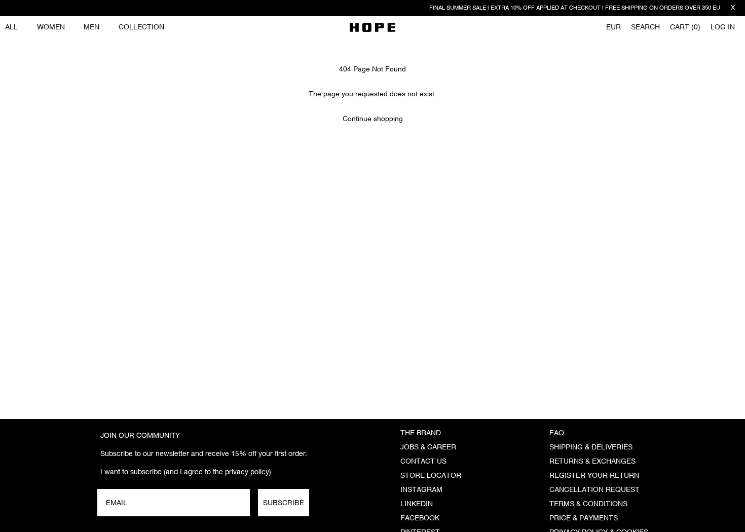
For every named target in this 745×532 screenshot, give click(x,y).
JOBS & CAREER (428, 447)
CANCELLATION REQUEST (594, 489)
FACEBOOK (419, 518)
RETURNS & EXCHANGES (592, 461)
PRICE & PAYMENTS (583, 518)
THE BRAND (420, 433)
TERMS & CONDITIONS (588, 504)
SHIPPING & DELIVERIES (590, 447)
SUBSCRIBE (283, 502)
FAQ (556, 433)
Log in (723, 27)
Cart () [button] (685, 27)
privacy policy (247, 471)
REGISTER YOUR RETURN (594, 475)
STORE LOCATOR (430, 475)
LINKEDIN (416, 504)
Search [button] (645, 27)
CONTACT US (423, 461)
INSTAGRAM (421, 489)
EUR (613, 27)
